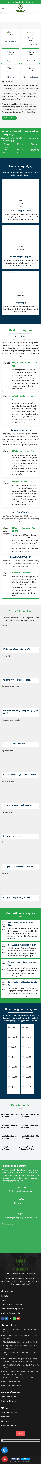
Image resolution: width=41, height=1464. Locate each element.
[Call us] (14, 1318)
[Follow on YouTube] (18, 1318)
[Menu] (3, 7)
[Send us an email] (10, 1318)
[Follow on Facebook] (3, 1318)
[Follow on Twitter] (7, 1318)
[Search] (38, 8)
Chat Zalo (26, 1459)
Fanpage (16, 1459)
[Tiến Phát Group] (20, 8)
